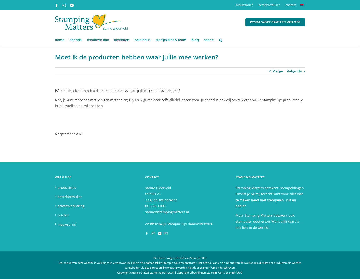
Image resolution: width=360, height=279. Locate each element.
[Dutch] (302, 5)
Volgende (294, 71)
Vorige (278, 71)
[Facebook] (147, 233)
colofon (63, 215)
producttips (67, 187)
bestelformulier (70, 196)
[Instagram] (153, 233)
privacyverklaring (71, 206)
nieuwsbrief (67, 224)
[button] (220, 40)
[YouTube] (159, 233)
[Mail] (166, 233)
